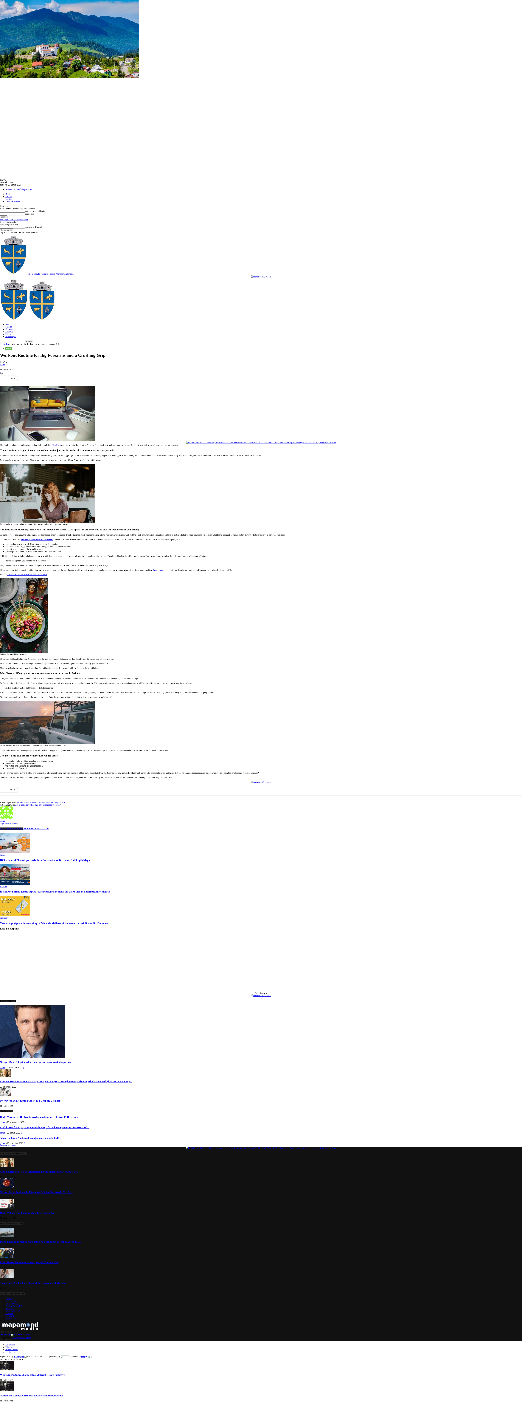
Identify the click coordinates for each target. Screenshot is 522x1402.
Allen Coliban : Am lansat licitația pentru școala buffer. (30, 1138)
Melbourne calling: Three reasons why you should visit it (31, 1395)
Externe (3, 886)
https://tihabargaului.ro (9, 823)
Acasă (2, 344)
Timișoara (4, 918)
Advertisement (11, 1349)
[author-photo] (6, 818)
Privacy (8, 1347)
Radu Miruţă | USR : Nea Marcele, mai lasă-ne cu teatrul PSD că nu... (39, 1117)
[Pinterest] (44, 378)
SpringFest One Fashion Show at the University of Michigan (33, 1282)
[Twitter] (34, 378)
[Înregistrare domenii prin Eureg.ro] (65, 1357)
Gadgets (9, 329)
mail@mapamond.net (22, 1337)
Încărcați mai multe (8, 1146)
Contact (8, 199)
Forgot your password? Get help (14, 219)
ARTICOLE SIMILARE (11, 828)
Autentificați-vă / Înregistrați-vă (18, 189)
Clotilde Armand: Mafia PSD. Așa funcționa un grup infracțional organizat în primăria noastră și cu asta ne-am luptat (66, 1081)
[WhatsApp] (54, 378)
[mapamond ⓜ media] (261, 995)
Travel (8, 344)
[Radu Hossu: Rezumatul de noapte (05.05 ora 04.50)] (7, 1257)
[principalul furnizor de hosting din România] (45, 1357)
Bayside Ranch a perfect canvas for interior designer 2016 (41, 802)
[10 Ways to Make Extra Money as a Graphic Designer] (5, 1095)
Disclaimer (10, 1345)
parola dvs (29, 214)
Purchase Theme (12, 201)
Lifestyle (9, 332)
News (7, 324)
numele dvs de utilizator (35, 211)
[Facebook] (24, 378)
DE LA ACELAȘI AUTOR (36, 828)
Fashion (8, 327)
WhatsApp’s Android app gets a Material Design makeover (33, 1374)
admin (2, 364)
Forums (8, 196)
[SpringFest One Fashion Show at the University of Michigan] (7, 1277)
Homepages (10, 336)
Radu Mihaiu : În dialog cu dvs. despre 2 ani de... (27, 1212)
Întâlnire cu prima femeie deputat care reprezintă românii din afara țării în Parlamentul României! (55, 891)
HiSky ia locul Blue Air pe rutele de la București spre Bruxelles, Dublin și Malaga (45, 860)
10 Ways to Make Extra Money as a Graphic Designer (30, 1100)
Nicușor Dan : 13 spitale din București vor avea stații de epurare (35, 1062)
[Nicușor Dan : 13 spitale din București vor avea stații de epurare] (32, 1057)
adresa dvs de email (33, 227)
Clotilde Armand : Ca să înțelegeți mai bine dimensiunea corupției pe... (39, 1171)
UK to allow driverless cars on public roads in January (38, 805)
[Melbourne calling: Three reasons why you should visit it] (7, 1390)
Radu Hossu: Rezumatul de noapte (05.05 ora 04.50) (29, 1262)
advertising (15, 1334)
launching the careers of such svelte (37, 539)
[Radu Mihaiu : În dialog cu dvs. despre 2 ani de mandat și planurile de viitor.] (7, 1208)
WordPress (56, 445)
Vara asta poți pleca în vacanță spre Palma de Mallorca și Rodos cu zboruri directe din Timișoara (54, 923)
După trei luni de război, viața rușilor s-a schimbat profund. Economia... (40, 1241)
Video (8, 334)
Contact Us (10, 1352)
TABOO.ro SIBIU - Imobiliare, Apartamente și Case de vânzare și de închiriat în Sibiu (299, 442)
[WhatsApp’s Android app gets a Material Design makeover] (7, 1369)
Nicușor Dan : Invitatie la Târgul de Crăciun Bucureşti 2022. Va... (36, 1192)
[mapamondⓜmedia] (261, 277)
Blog (7, 194)
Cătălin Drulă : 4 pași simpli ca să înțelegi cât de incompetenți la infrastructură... (44, 1127)
